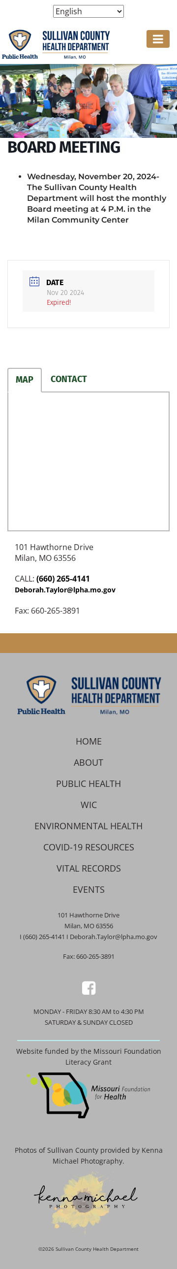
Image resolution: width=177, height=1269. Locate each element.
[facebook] (88, 987)
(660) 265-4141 (63, 578)
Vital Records (89, 868)
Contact (69, 379)
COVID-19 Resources (88, 847)
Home (89, 741)
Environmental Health (88, 826)
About (88, 762)
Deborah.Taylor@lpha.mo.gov (65, 589)
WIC (89, 805)
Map (24, 379)
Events (89, 889)
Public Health (88, 783)
